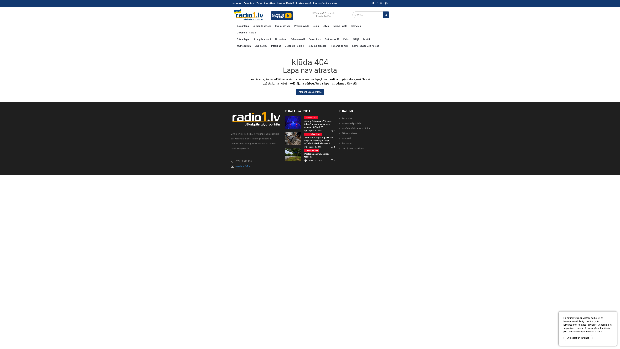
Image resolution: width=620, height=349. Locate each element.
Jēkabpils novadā (262, 26)
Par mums (346, 143)
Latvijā (326, 26)
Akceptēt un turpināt (578, 337)
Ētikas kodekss (349, 133)
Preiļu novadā (301, 26)
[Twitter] (373, 3)
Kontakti (346, 138)
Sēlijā (316, 26)
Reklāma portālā (303, 3)
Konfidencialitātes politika (355, 128)
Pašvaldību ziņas (313, 134)
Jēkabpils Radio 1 (246, 32)
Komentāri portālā (351, 123)
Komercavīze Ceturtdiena (325, 3)
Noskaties (237, 3)
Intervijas (356, 26)
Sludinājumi (269, 3)
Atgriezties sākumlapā (310, 92)
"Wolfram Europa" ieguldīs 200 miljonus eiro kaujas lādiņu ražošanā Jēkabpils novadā (318, 140)
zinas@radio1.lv (242, 166)
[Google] (381, 3)
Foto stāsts (249, 3)
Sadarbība (346, 118)
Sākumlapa (243, 26)
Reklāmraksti (311, 118)
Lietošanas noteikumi (352, 148)
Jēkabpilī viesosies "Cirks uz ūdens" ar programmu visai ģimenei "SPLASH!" (318, 124)
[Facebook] (377, 3)
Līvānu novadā (282, 26)
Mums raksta (340, 26)
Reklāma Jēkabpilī (285, 3)
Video (259, 3)
